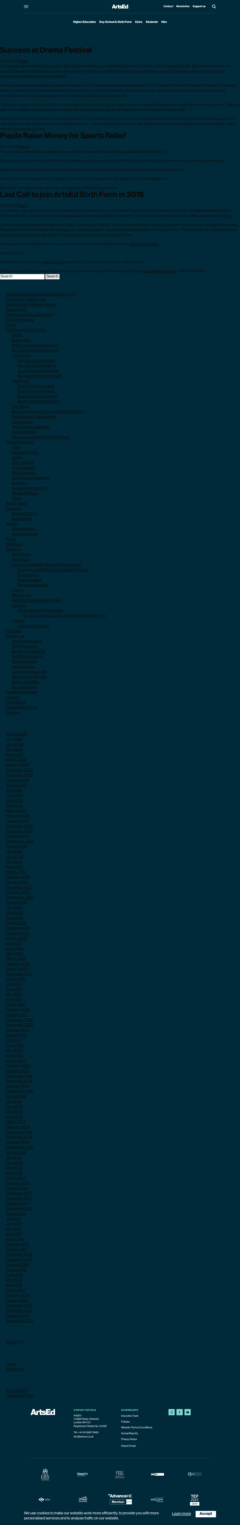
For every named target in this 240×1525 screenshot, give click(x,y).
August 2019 (16, 1097)
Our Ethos (20, 407)
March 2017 (15, 1239)
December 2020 (19, 1020)
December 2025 (19, 770)
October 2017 (17, 1204)
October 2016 (17, 1265)
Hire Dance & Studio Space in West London (47, 565)
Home (11, 325)
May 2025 (14, 801)
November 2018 (19, 1137)
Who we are (21, 595)
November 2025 (19, 775)
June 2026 (15, 745)
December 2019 (19, 1076)
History (18, 590)
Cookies (13, 713)
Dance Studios (29, 580)
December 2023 (19, 887)
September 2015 (19, 1321)
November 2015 (19, 1311)
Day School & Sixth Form (115, 22)
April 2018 (14, 1173)
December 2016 (19, 1255)
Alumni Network (25, 534)
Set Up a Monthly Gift (29, 677)
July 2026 (14, 739)
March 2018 (15, 1178)
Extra (138, 22)
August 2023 (16, 903)
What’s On (14, 544)
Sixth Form (21, 381)
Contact (168, 6)
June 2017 (14, 1224)
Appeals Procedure (33, 626)
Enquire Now (28, 575)
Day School (21, 356)
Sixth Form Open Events (38, 397)
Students (152, 22)
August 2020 (16, 1035)
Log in (11, 1364)
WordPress (15, 1369)
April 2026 (14, 755)
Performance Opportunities (34, 417)
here (227, 216)
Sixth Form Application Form (29, 315)
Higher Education (84, 22)
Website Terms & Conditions (136, 1427)
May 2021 (14, 995)
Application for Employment (40, 611)
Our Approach (23, 468)
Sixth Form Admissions (36, 391)
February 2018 (18, 1183)
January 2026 (17, 765)
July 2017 (13, 1219)
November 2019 (19, 1081)
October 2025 (17, 780)
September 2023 (20, 898)
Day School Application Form (35, 351)
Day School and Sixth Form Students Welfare (48, 412)
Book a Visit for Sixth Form (39, 402)
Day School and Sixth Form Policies (40, 437)
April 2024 (14, 867)
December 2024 (19, 826)
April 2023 (14, 918)
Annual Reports (129, 1433)
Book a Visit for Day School (39, 376)
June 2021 (14, 989)
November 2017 (19, 1199)
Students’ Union (25, 514)
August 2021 (16, 979)
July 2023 (14, 908)
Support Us (15, 636)
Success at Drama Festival (46, 51)
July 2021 (13, 984)
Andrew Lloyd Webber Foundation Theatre (53, 570)
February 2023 (18, 928)
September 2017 (19, 1209)
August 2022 (16, 938)
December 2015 (19, 1306)
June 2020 (15, 1046)
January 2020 (17, 1071)
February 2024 (18, 877)
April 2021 (14, 1000)
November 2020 (19, 1025)
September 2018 (19, 1147)
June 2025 (15, 796)
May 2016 (14, 1280)
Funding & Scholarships (31, 478)
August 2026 (16, 734)
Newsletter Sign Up (22, 708)
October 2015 (17, 1316)
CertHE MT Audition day (26, 300)
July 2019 (13, 1102)
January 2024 (17, 882)
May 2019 (14, 1112)
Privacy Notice (129, 1439)
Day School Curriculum (36, 361)
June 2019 (14, 1107)
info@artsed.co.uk (84, 1437)
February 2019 (18, 1127)
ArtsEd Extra (16, 504)
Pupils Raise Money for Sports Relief (63, 136)
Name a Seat (16, 310)
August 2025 (16, 785)
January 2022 (17, 969)
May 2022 (14, 954)
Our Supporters (24, 687)
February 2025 (18, 816)
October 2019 (17, 1086)
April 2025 (14, 806)
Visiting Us (20, 560)
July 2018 (13, 1158)
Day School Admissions (37, 366)
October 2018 (17, 1142)
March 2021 (15, 1005)
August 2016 (16, 1270)
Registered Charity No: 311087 (90, 1426)
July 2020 (14, 1040)
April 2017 (14, 1234)
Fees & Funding (24, 432)
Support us (199, 6)
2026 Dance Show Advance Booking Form (41, 295)
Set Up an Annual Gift (29, 672)
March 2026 (16, 760)
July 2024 (14, 852)
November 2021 (19, 974)
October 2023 (17, 892)
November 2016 (19, 1260)
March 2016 (15, 1290)
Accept (206, 1514)
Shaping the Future (21, 692)
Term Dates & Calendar (30, 427)
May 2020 (14, 1051)
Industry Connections (29, 488)
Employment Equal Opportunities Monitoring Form (65, 616)
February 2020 (18, 1066)
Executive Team (130, 1416)
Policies (18, 621)
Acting (17, 458)
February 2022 (18, 964)
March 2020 (16, 1061)
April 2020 (14, 1056)
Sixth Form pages (144, 244)
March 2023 (16, 923)
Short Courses (23, 473)
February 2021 (17, 1010)
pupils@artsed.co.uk (159, 271)
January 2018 (17, 1188)
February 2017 (17, 1244)
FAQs (16, 498)
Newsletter (183, 6)
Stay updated (22, 463)
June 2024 (15, 857)
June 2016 (14, 1275)
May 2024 (14, 862)
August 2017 (16, 1214)
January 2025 (17, 821)
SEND (17, 335)
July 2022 (14, 944)
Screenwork (22, 519)
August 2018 (16, 1153)
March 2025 (16, 811)
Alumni (11, 524)
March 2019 (15, 1122)
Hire (164, 22)
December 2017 (19, 1193)
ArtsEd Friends (24, 662)
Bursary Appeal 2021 (29, 652)
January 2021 (17, 1015)
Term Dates (21, 555)
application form (54, 262)
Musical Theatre (25, 453)
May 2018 (14, 1168)
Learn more (181, 1514)
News (23, 61)
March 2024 (16, 872)
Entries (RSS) (17, 1391)
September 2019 (19, 1091)
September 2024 (20, 841)
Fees (16, 447)
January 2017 (17, 1250)
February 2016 (18, 1295)
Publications (16, 703)
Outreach (14, 631)
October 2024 (17, 836)
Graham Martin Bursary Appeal (31, 305)
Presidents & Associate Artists (36, 601)
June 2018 (14, 1163)
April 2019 (14, 1117)
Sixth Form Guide (20, 320)
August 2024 (16, 847)
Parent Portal (128, 1446)
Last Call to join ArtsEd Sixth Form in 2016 (72, 195)
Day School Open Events (38, 371)
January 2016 (17, 1301)
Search (214, 7)
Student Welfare (25, 493)
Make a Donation (25, 682)
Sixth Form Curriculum (36, 386)
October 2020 (18, 1030)
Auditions (19, 483)
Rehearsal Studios (33, 585)
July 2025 (14, 790)
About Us (13, 550)
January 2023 (17, 933)
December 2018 (19, 1132)
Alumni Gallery (24, 529)
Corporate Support (27, 641)
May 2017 (14, 1229)
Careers (18, 606)
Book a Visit (21, 340)
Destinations (22, 422)
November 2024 (19, 831)
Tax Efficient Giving (27, 657)
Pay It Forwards (24, 647)
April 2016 (14, 1285)
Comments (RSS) (20, 1396)
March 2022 (16, 959)
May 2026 (14, 750)
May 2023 (14, 913)
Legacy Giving (23, 667)
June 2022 (15, 949)
